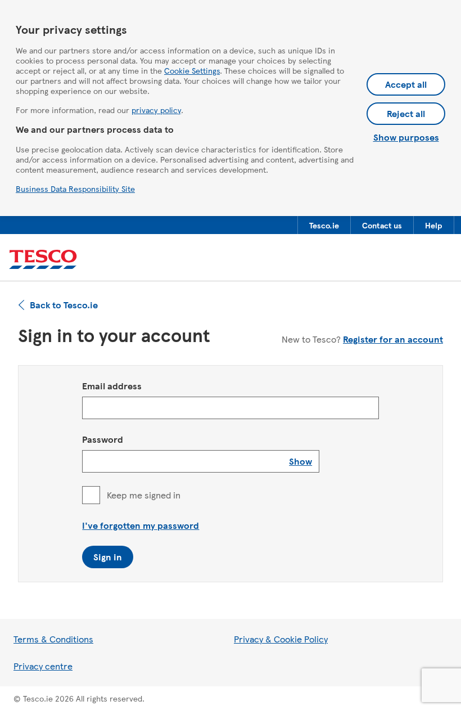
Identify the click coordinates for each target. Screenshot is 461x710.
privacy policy (156, 109)
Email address (112, 385)
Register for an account (393, 338)
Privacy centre (43, 665)
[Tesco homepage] (43, 259)
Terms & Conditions (53, 638)
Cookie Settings (192, 70)
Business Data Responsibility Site (75, 188)
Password (102, 439)
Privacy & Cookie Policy (281, 638)
